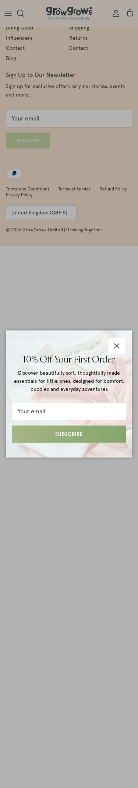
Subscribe (69, 434)
